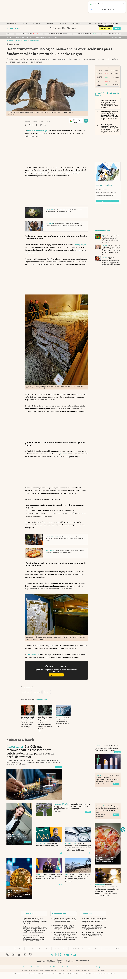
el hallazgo (64, 454)
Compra (117, 67)
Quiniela (65, 948)
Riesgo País (63, 23)
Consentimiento (86, 970)
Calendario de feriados (78, 948)
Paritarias (98, 948)
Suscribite (52, 967)
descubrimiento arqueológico (37, 131)
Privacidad (77, 970)
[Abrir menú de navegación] (7, 28)
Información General (21, 40)
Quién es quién (76, 23)
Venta (112, 67)
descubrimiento (34, 40)
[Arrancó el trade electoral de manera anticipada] (49, 834)
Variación (105, 67)
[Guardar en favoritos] (86, 121)
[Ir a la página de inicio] (15, 28)
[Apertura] (41, 961)
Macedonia (47, 692)
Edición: (113, 23)
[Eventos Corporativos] (51, 961)
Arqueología (37, 692)
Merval (57, 948)
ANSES (117, 948)
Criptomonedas (30, 948)
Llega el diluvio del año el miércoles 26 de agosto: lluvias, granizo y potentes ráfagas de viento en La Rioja (109, 104)
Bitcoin (40, 948)
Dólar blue (36, 23)
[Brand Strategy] (61, 961)
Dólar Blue (18, 948)
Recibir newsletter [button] (108, 201)
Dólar (25, 23)
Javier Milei (49, 23)
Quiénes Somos (66, 967)
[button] (122, 829)
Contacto (21, 967)
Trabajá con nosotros (102, 967)
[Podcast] (70, 961)
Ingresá (117, 28)
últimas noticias (12, 23)
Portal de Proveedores (83, 967)
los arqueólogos (80, 245)
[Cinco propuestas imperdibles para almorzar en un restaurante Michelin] (108, 843)
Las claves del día (104, 185)
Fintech (48, 948)
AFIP (89, 948)
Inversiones (108, 948)
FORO (89, 23)
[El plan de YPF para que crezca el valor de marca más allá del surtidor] (19, 824)
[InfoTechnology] (83, 961)
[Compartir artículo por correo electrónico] (41, 125)
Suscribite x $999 (105, 28)
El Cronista (9, 40)
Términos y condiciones (65, 970)
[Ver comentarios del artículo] (45, 125)
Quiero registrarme (56, 675)
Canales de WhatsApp (37, 967)
